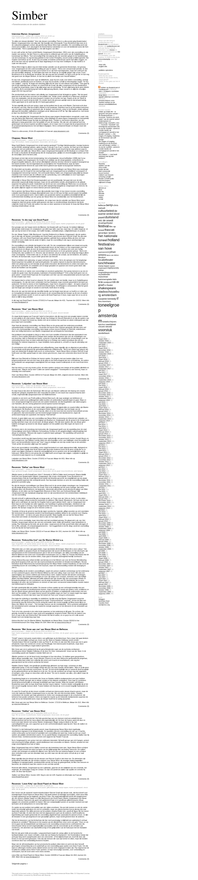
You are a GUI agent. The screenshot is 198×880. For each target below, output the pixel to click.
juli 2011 (102, 488)
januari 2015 (103, 411)
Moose (112, 50)
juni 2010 (102, 512)
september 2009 (105, 528)
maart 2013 (103, 452)
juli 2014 (102, 423)
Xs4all (101, 199)
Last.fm (101, 192)
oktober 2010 (104, 504)
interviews (15, 36)
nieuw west (34, 38)
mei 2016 (102, 385)
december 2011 (104, 480)
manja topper (55, 223)
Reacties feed (103, 603)
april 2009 (102, 536)
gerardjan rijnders (107, 233)
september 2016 (105, 380)
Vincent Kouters (104, 180)
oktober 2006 (104, 590)
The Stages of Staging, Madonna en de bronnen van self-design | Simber (108, 143)
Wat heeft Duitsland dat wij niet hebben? (108, 156)
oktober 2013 (104, 439)
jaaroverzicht (103, 252)
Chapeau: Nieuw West (22, 138)
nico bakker (103, 154)
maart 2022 (103, 339)
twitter (101, 197)
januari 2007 (103, 584)
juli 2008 (102, 551)
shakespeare (107, 288)
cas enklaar (20, 313)
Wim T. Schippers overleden (109, 91)
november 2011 (104, 482)
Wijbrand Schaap (105, 182)
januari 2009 (103, 541)
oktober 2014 (104, 417)
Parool (21, 36)
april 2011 (102, 493)
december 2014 (104, 413)
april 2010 (102, 515)
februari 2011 (103, 497)
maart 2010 (103, 517)
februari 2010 (104, 519)
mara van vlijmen (54, 544)
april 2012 (102, 473)
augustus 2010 (104, 508)
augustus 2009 (104, 530)
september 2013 (105, 441)
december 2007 (104, 564)
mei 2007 (102, 577)
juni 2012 (102, 469)
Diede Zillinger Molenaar (24, 387)
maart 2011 (103, 495)
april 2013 (102, 450)
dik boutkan (20, 142)
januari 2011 (103, 499)
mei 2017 (102, 372)
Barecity (47, 875)
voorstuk (105, 330)
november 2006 (104, 588)
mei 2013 (102, 449)
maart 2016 (103, 387)
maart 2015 (103, 408)
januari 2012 (103, 478)
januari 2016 (103, 391)
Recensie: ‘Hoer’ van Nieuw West (27, 309)
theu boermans (104, 301)
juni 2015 (102, 402)
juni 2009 (102, 532)
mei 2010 (102, 514)
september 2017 (105, 369)
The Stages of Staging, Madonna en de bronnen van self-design (109, 136)
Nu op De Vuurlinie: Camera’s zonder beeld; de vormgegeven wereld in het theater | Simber (109, 131)
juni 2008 (102, 553)
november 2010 (104, 502)
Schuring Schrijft (105, 177)
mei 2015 (102, 404)
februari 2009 (104, 540)
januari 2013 (103, 456)
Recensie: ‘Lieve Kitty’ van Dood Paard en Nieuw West (37, 784)
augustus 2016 (104, 382)
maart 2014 (103, 430)
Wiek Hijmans (78, 471)
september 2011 (105, 486)
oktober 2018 (104, 352)
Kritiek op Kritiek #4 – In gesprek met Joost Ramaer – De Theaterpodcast (109, 113)
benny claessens (30, 787)
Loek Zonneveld (104, 171)
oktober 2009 (104, 527)
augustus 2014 (104, 421)
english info (103, 66)
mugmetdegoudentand (107, 272)
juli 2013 (102, 445)
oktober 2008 (104, 547)
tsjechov (101, 324)
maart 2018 (103, 359)
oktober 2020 (104, 341)
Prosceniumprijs (104, 59)
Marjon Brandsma (36, 633)
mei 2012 (102, 471)
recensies (20, 222)
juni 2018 (102, 356)
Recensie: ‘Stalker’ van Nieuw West (28, 711)
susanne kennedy (107, 299)
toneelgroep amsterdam (108, 312)
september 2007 (105, 569)
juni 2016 (102, 383)
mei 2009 (102, 534)
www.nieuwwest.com (61, 131)
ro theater (108, 285)
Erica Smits (103, 167)
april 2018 (102, 357)
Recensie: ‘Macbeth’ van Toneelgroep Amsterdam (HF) (109, 125)
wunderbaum (104, 333)
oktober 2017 (104, 367)
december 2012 (104, 458)
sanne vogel (74, 633)
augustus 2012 (104, 465)
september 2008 (105, 549)
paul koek (24, 545)
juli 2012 (102, 467)
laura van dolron (113, 255)
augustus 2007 (104, 571)
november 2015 (104, 395)
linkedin (101, 193)
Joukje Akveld (103, 169)
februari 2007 (104, 582)
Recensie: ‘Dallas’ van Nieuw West (28, 467)
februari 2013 (104, 454)
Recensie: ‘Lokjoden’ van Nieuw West (29, 383)
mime (101, 270)
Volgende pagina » (20, 864)
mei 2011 (102, 491)
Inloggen (102, 599)
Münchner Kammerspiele (105, 278)
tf (117, 298)
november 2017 (104, 365)
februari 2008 (104, 560)
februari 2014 (104, 432)
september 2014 (105, 419)
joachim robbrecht (43, 223)
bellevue (102, 205)
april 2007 (102, 579)
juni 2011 (102, 489)
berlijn (109, 205)
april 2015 (102, 406)
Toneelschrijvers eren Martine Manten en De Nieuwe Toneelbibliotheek (108, 102)
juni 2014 (102, 424)
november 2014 (104, 415)
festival (103, 226)
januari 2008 (103, 562)
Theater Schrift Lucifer (106, 179)
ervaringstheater (105, 223)
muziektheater (81, 544)
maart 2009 (103, 538)
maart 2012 (103, 475)
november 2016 (104, 376)
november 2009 (104, 525)
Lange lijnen (103, 95)
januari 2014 (103, 434)
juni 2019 (102, 346)
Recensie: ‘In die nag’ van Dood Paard (30, 220)
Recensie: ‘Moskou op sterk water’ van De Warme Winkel (109, 118)
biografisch (20, 544)
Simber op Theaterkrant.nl (110, 87)
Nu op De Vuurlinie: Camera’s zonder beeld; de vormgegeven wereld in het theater (109, 150)
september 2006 (105, 592)
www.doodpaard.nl (21, 302)
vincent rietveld (63, 313)
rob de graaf (43, 38)
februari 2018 (104, 361)
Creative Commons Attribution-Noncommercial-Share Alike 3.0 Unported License (61, 873)
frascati (109, 229)
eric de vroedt (105, 220)
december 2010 (104, 501)
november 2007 (104, 566)
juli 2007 (102, 573)
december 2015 (104, 393)
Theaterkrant (102, 44)
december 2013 (104, 436)
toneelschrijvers (109, 322)
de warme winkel (30, 544)
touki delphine (33, 545)
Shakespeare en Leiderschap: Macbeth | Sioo (109, 122)
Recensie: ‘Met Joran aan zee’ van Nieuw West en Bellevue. (40, 629)
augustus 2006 (104, 594)
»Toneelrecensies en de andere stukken (28, 24)
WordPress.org (104, 605)
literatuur (102, 257)
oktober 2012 (104, 462)
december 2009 (104, 523)
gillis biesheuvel (30, 223)
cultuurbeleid (106, 210)
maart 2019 (103, 348)
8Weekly (102, 164)
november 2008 (104, 545)
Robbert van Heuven (106, 175)
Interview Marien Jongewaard (26, 34)
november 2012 (104, 460)
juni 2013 (102, 447)
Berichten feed (104, 601)
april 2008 (102, 556)
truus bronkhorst (67, 471)
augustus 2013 (104, 443)
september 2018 (105, 354)
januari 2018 (103, 363)
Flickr (100, 190)
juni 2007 (102, 575)
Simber (29, 15)
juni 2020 (102, 344)
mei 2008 (102, 554)
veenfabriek (43, 545)
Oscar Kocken (104, 173)
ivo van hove (106, 246)
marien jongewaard (22, 38)
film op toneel (20, 715)
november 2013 (104, 437)
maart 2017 (103, 374)
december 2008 (104, 543)
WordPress (37, 875)
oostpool (107, 282)
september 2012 (105, 463)
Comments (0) (83, 133)
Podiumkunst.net (113, 46)
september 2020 (105, 343)
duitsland (111, 217)
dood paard (20, 223)
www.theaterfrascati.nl (20, 777)
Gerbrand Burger (21, 471)
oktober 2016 (104, 378)
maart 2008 (103, 558)
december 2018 (104, 350)
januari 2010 (103, 521)
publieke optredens (106, 70)
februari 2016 (104, 389)
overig (14, 140)
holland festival (108, 242)
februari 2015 (104, 409)
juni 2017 (102, 370)
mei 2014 (102, 426)
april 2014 (102, 428)
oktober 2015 (104, 396)
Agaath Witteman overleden (109, 97)
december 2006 (104, 586)
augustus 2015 (104, 400)
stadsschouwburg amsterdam (108, 293)
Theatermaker (21, 140)
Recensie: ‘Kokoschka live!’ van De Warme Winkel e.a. (37, 540)
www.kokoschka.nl (64, 622)
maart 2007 (103, 581)
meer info (102, 65)
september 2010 (105, 506)
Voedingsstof (103, 89)
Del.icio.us (102, 188)
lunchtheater (106, 263)
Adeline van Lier (104, 166)
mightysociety (113, 268)
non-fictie (55, 633)
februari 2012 (104, 476)
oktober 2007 (104, 567)
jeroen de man (42, 544)
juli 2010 (102, 510)
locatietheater (31, 715)
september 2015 (105, 398)
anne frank (20, 787)
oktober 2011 (103, 484)
